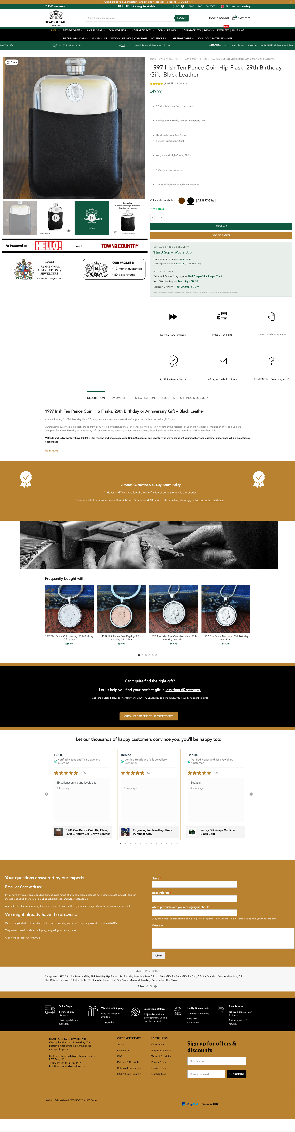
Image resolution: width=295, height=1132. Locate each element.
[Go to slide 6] (156, 655)
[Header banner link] (147, 2)
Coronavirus (157, 1044)
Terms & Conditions (162, 1056)
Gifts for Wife (94, 980)
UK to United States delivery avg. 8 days (78, 45)
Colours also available (162, 200)
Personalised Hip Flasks (164, 980)
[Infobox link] (63, 1014)
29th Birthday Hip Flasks (196, 58)
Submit (158, 955)
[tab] (96, 396)
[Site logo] (56, 17)
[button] (7, 219)
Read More (51, 450)
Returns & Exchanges (129, 1068)
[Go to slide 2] (142, 655)
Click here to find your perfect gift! (148, 716)
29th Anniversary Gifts (77, 976)
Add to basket (221, 235)
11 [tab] (172, 845)
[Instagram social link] (177, 6)
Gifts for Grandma (227, 976)
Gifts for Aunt (173, 976)
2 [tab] (125, 845)
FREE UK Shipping (222, 334)
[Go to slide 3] (146, 655)
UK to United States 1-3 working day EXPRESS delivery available (187, 45)
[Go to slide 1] (139, 655)
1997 (61, 976)
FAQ (200, 6)
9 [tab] (161, 845)
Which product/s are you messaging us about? (181, 907)
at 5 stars (173, 379)
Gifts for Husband (59, 980)
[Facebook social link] (173, 6)
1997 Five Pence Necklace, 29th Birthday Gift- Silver (225, 638)
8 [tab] (156, 845)
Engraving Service (161, 1050)
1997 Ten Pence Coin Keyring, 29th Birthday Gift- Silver (69, 638)
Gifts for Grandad (207, 976)
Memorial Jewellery (140, 980)
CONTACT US (212, 6)
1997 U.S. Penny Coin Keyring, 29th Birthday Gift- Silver (121, 638)
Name (156, 878)
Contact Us (123, 1050)
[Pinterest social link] (182, 6)
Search (181, 17)
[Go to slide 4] (149, 655)
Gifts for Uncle (78, 980)
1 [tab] (120, 845)
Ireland (107, 980)
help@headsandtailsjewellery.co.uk (69, 899)
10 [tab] (166, 845)
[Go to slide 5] (153, 655)
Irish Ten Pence (120, 980)
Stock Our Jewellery (240, 6)
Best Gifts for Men (155, 976)
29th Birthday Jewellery (170, 58)
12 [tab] (177, 845)
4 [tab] (135, 845)
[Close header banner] (290, 2)
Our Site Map (158, 1074)
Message (158, 925)
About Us (122, 1044)
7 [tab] (151, 845)
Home (153, 58)
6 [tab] (146, 845)
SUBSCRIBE (237, 1073)
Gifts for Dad (189, 976)
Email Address (161, 893)
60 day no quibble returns (222, 379)
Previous (46, 794)
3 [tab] (130, 845)
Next (251, 794)
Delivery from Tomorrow (173, 335)
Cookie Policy (158, 1068)
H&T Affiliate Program (129, 1074)
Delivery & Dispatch (128, 1062)
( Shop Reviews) (175, 83)
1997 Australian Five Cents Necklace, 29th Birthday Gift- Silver (174, 638)
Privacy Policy (158, 1062)
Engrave (221, 226)
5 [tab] (141, 845)
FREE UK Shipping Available (111, 6)
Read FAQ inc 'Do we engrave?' (271, 379)
